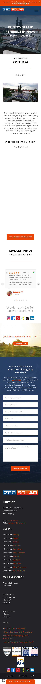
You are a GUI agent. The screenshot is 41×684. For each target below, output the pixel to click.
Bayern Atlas (16, 380)
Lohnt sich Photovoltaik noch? (14, 628)
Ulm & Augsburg (19, 571)
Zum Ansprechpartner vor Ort (20, 237)
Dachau (16, 542)
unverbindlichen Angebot (20, 4)
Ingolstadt (16, 556)
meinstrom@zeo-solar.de (17, 523)
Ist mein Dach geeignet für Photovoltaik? (18, 632)
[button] (3, 680)
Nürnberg (16, 545)
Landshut (16, 560)
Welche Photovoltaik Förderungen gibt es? (19, 642)
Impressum (10, 676)
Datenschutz (23, 676)
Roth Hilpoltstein (19, 553)
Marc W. (16, 292)
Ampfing (16, 535)
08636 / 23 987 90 (13, 520)
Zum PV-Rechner (20, 343)
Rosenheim (17, 563)
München (16, 538)
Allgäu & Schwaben (20, 567)
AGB (32, 676)
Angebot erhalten (20, 468)
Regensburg (17, 549)
